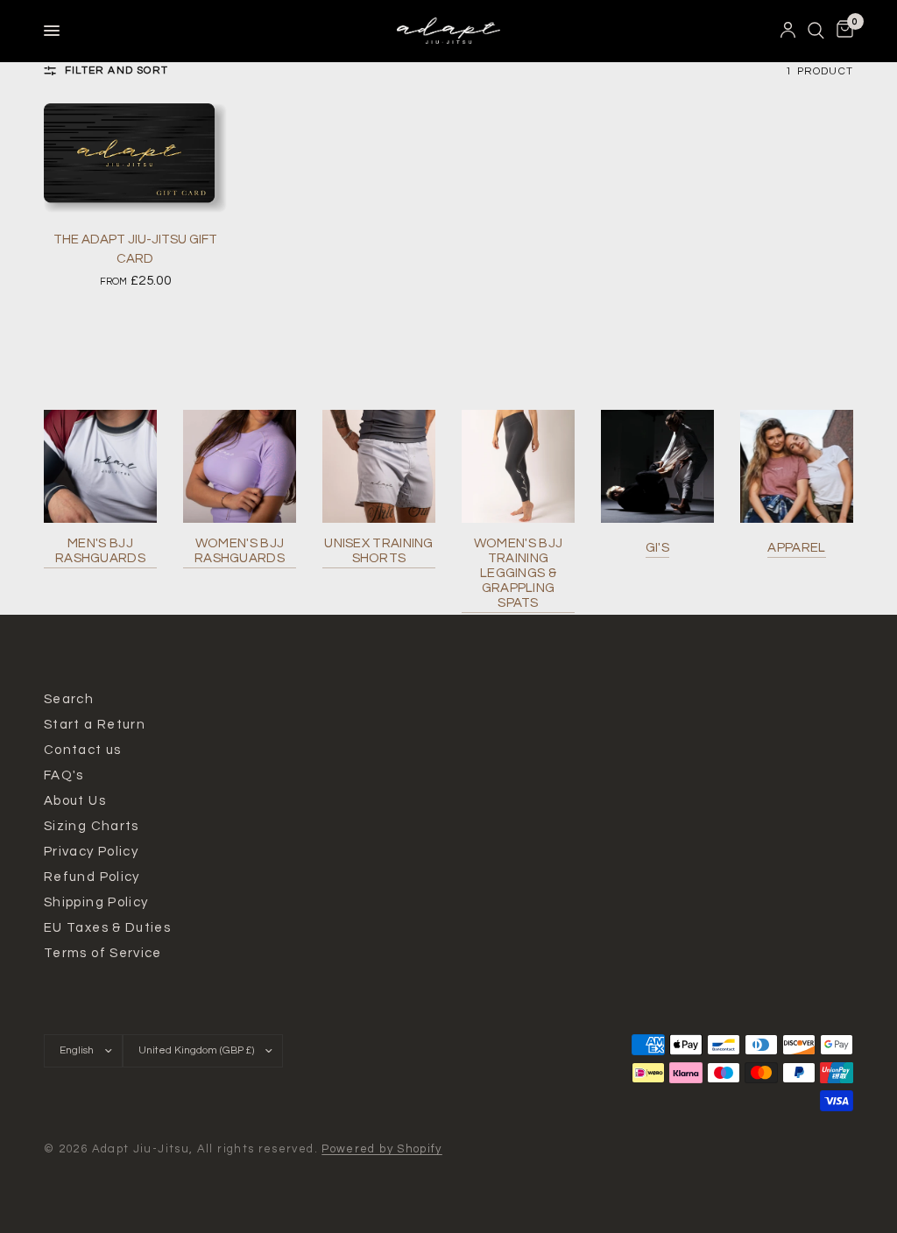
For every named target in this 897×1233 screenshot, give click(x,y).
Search (69, 699)
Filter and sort (116, 70)
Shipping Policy (96, 902)
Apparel (796, 547)
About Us (75, 800)
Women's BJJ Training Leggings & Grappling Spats (518, 573)
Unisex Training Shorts (379, 551)
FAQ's (64, 775)
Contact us (83, 750)
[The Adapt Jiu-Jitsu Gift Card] (135, 158)
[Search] (816, 30)
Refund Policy (92, 877)
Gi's (657, 547)
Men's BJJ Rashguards (100, 551)
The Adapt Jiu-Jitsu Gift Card (135, 249)
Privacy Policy (91, 851)
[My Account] (788, 30)
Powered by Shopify (381, 1149)
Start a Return (94, 724)
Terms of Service (103, 953)
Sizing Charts (91, 826)
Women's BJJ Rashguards (239, 551)
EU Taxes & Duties (107, 927)
